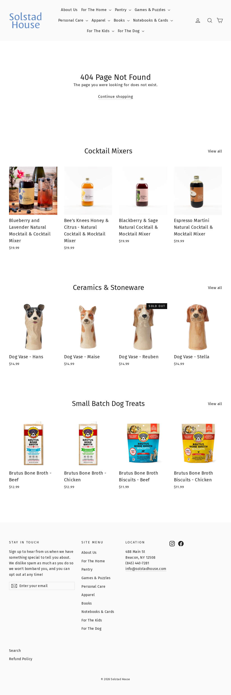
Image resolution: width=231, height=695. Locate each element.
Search (15, 650)
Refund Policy (20, 659)
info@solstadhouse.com (145, 569)
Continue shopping (115, 96)
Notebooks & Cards (151, 20)
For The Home (94, 9)
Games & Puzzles (151, 9)
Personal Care (71, 20)
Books (120, 20)
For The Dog (129, 31)
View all (215, 151)
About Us (69, 9)
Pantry (121, 9)
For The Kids (99, 31)
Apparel (99, 20)
